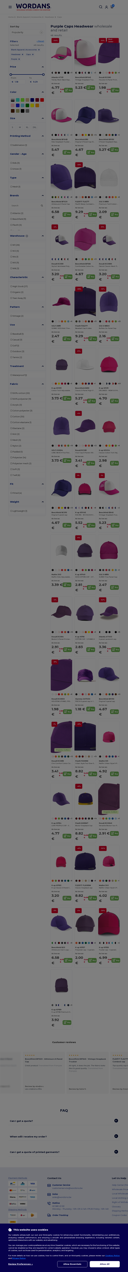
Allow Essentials (72, 1264)
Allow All (104, 1264)
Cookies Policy (112, 1255)
